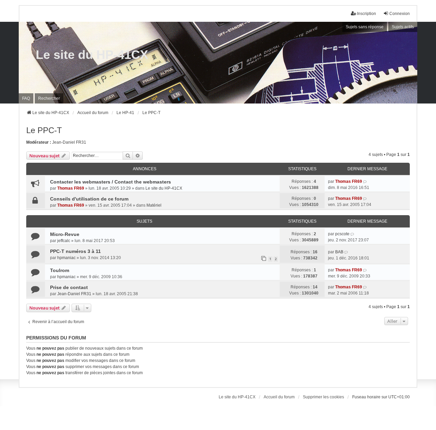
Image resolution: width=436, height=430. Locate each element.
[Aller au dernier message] (365, 181)
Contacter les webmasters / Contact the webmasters (110, 182)
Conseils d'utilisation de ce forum (89, 199)
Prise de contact (69, 287)
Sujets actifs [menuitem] (403, 27)
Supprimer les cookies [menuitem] (323, 397)
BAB (339, 252)
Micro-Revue (64, 234)
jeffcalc (63, 240)
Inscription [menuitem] (366, 13)
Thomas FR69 (70, 188)
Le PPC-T (44, 130)
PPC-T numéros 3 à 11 (75, 251)
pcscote (342, 234)
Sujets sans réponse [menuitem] (365, 27)
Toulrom (59, 270)
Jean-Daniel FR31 (69, 142)
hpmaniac (66, 257)
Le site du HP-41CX (92, 55)
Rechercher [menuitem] (49, 98)
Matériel (153, 205)
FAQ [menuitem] (26, 98)
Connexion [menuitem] (399, 13)
